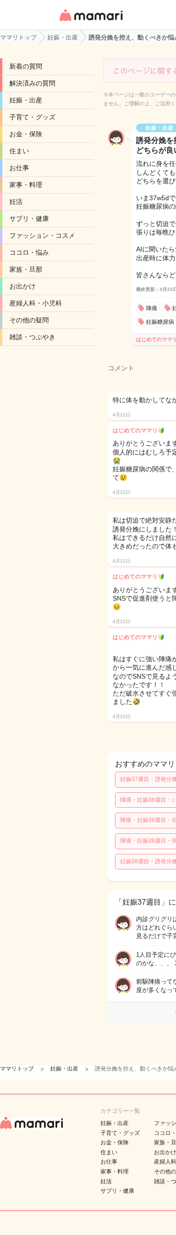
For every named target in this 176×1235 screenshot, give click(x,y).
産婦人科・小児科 (35, 303)
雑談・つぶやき (32, 337)
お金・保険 (25, 134)
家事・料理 (25, 184)
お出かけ (22, 286)
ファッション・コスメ (42, 235)
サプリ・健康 (29, 218)
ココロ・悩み (29, 252)
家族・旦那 (25, 269)
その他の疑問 (29, 320)
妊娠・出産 (25, 100)
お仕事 (19, 168)
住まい (19, 151)
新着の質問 (25, 66)
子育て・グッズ (32, 117)
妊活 (16, 201)
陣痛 (151, 308)
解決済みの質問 (32, 83)
